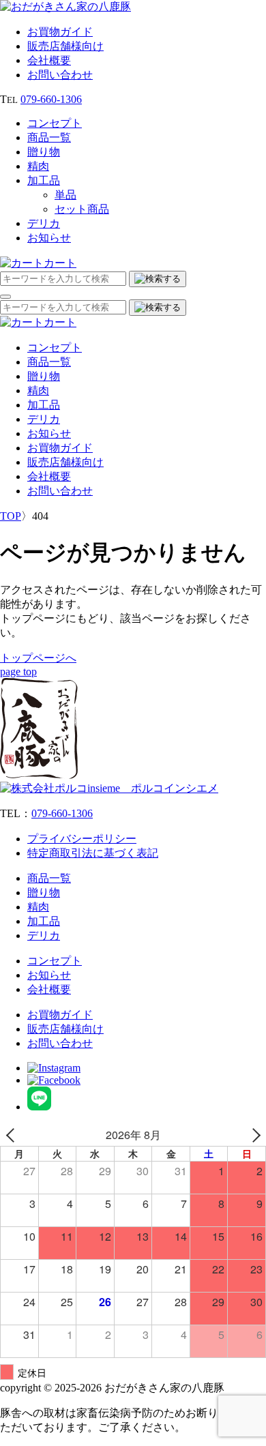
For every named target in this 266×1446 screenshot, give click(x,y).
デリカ (43, 223)
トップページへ (38, 658)
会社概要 (49, 60)
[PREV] (13, 1135)
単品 (65, 195)
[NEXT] (253, 1135)
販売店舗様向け (65, 46)
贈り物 (43, 152)
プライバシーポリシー (81, 838)
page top (18, 671)
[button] (5, 297)
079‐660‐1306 (51, 99)
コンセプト (54, 123)
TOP (10, 516)
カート (60, 263)
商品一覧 (49, 137)
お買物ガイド (60, 32)
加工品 (43, 180)
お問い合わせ (60, 74)
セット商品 (82, 209)
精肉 (38, 166)
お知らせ (49, 238)
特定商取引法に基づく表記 (92, 853)
